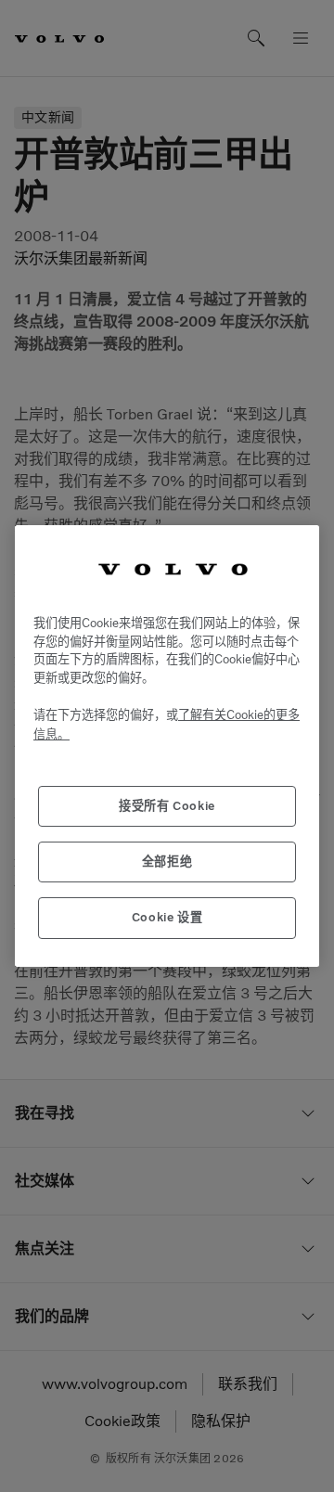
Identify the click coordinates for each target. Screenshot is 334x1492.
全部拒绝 (167, 861)
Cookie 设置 (167, 917)
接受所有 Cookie (167, 806)
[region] (167, 746)
